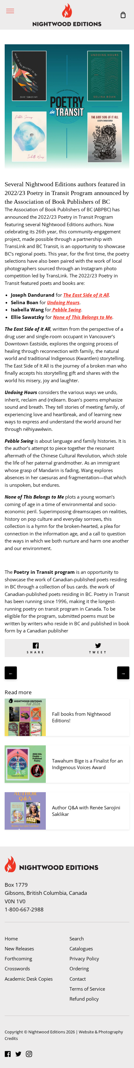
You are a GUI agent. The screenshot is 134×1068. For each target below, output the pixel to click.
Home (11, 938)
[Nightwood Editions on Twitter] (18, 1054)
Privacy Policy (84, 958)
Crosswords (17, 968)
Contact (77, 979)
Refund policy (84, 999)
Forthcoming (18, 958)
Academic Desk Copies (29, 979)
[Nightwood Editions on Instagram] (29, 1054)
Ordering (79, 968)
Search (76, 938)
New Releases (19, 948)
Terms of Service (87, 989)
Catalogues (81, 948)
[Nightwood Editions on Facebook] (8, 1054)
